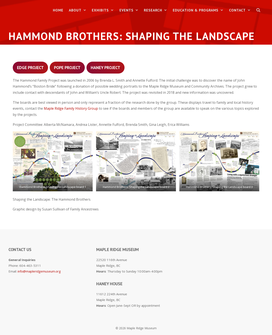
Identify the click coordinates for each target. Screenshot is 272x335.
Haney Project (105, 67)
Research (153, 10)
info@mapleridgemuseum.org (39, 271)
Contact (237, 10)
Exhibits (100, 10)
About (75, 10)
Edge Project (30, 67)
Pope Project (67, 67)
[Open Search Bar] (258, 10)
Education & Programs (195, 10)
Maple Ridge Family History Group (71, 108)
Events (126, 10)
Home (58, 10)
